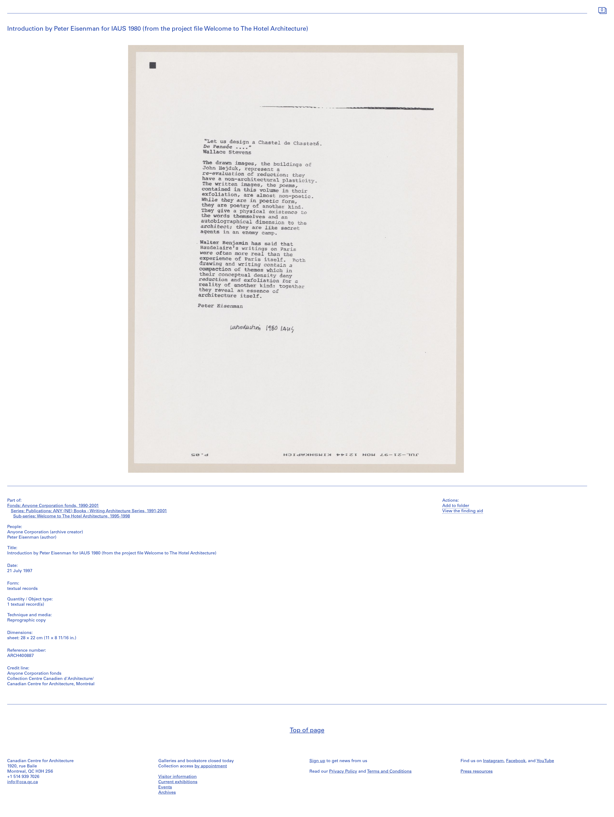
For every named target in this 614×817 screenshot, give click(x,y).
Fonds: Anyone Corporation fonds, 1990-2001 (53, 506)
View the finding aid (462, 511)
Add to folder (455, 506)
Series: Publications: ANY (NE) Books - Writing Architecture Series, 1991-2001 (89, 511)
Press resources (476, 772)
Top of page (307, 730)
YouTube (545, 761)
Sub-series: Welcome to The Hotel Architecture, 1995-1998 (71, 516)
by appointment (211, 766)
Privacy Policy (343, 772)
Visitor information (177, 777)
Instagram (493, 761)
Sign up (317, 761)
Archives (167, 793)
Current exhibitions (177, 782)
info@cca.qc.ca (22, 782)
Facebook (515, 761)
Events (165, 787)
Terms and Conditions (389, 772)
